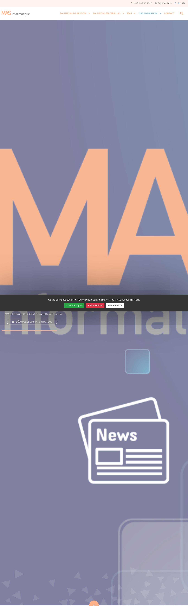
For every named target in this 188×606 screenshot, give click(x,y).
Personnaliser (115, 305)
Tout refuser (96, 305)
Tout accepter (75, 305)
